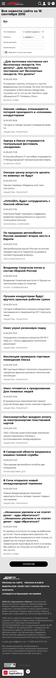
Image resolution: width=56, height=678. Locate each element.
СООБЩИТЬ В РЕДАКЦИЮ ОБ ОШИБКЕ (21, 594)
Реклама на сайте (12, 582)
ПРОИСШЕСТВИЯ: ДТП (14, 472)
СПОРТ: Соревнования (15, 287)
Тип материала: (9, 32)
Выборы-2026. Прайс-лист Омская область (25, 586)
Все (5, 21)
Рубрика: (7, 37)
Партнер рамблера (24, 665)
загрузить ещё (29, 564)
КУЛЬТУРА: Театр (12, 164)
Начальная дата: (10, 42)
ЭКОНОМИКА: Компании (16, 224)
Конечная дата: (9, 48)
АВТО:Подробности (14, 259)
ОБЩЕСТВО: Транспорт (15, 132)
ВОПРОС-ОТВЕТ (11, 100)
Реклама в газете (33, 582)
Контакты (7, 590)
